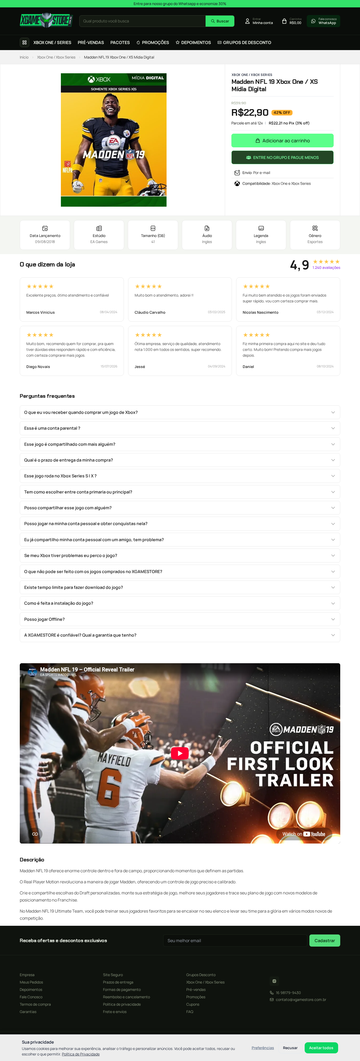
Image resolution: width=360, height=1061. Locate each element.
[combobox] (143, 21)
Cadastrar (325, 940)
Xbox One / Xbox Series (56, 57)
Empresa (27, 974)
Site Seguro (113, 974)
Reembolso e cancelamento (126, 996)
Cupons (192, 1004)
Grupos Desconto (201, 974)
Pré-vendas (196, 989)
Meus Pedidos (31, 982)
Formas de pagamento (122, 989)
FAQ (189, 1011)
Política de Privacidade (81, 1054)
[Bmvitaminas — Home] (46, 20)
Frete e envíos (115, 1011)
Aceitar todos (321, 1047)
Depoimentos (31, 989)
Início (24, 57)
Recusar (290, 1047)
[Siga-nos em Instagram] (274, 981)
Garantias (28, 1011)
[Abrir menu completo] (24, 42)
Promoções (195, 996)
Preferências (263, 1047)
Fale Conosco (31, 996)
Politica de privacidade (122, 1004)
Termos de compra (35, 1004)
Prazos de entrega (118, 982)
